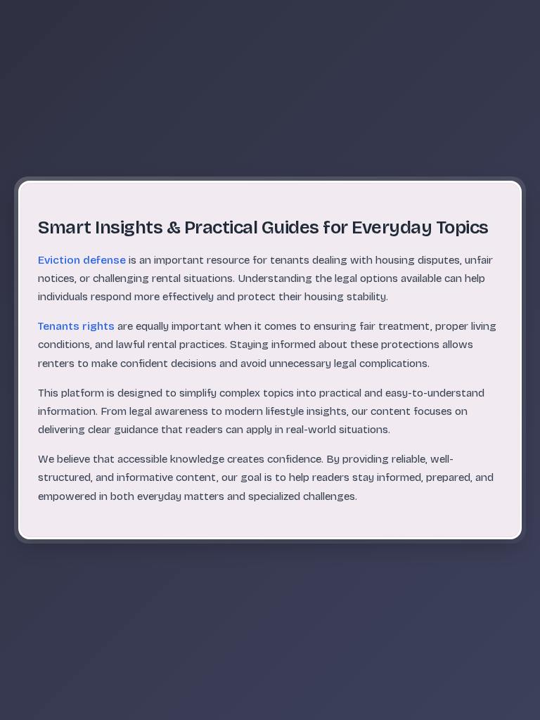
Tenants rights (76, 326)
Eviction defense (82, 260)
